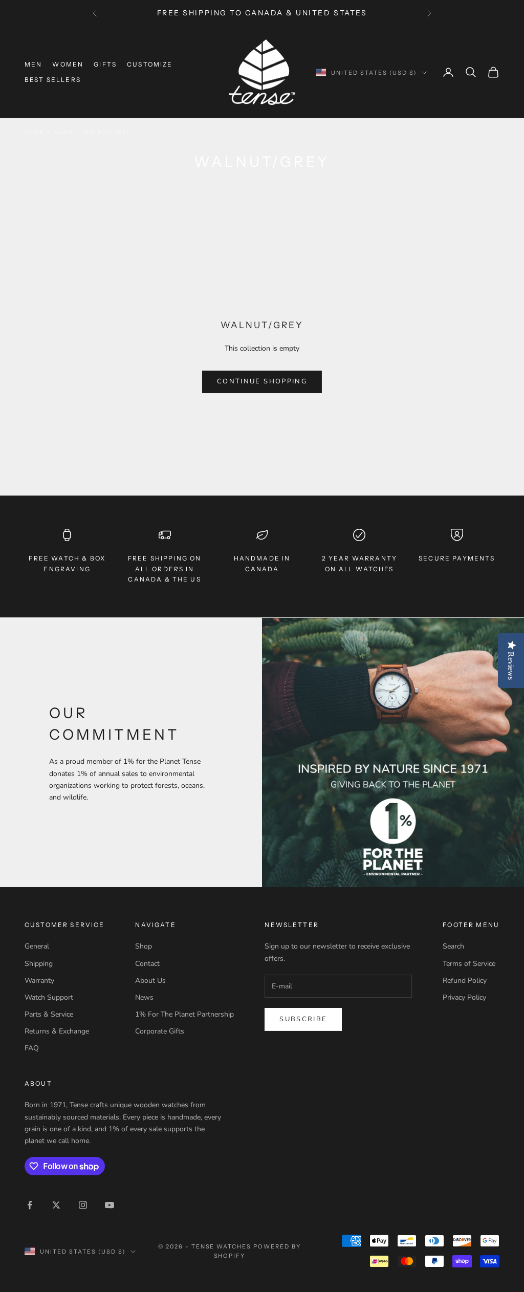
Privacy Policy (464, 997)
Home (34, 132)
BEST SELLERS (53, 79)
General (37, 946)
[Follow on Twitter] (56, 1205)
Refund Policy (465, 980)
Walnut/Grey (106, 132)
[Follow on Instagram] (83, 1205)
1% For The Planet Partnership (184, 1014)
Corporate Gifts (159, 1031)
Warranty (39, 980)
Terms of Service (469, 963)
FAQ (32, 1048)
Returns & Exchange (57, 1031)
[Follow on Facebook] (30, 1205)
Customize (149, 64)
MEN (33, 64)
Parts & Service (49, 1014)
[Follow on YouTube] (109, 1205)
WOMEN (67, 64)
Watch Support (49, 997)
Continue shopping (262, 381)
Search (453, 946)
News (144, 997)
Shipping (39, 963)
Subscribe (303, 1019)
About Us (150, 980)
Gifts (105, 64)
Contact (147, 963)
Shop (64, 132)
